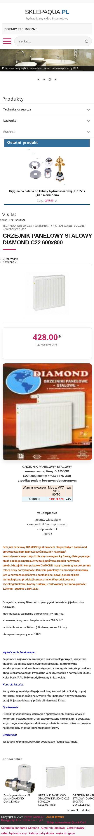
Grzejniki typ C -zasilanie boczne (60, 226)
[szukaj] (87, 41)
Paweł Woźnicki (34, 816)
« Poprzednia (11, 259)
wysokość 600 (15, 229)
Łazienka (9, 120)
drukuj (86, 810)
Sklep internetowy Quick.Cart (66, 822)
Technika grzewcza (17, 109)
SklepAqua (47, 12)
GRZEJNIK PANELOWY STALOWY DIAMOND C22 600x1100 (53, 798)
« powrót (73, 810)
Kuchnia (9, 131)
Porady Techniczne (20, 29)
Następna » (9, 262)
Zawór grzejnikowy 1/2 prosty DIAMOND (16, 797)
